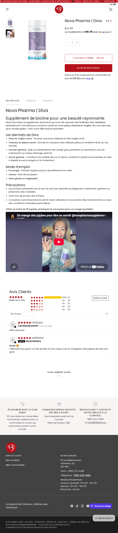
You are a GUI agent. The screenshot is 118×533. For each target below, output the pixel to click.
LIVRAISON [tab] (31, 100)
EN (111, 4)
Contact (63, 522)
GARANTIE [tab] (47, 100)
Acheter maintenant (88, 68)
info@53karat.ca (97, 422)
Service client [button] (14, 455)
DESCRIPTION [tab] (12, 100)
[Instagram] (82, 506)
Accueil (29, 522)
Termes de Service (79, 522)
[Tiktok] (77, 506)
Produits (51, 522)
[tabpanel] (59, 190)
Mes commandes (15, 464)
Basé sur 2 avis (17, 300)
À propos (40, 522)
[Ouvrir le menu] (10, 9)
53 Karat (13, 522)
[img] (25, 322)
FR (114, 4)
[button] (88, 32)
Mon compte (13, 460)
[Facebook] (72, 506)
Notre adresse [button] (68, 455)
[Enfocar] (21, 56)
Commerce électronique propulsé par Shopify (31, 527)
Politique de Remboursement (21, 524)
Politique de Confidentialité (54, 524)
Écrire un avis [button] (100, 297)
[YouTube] (88, 506)
